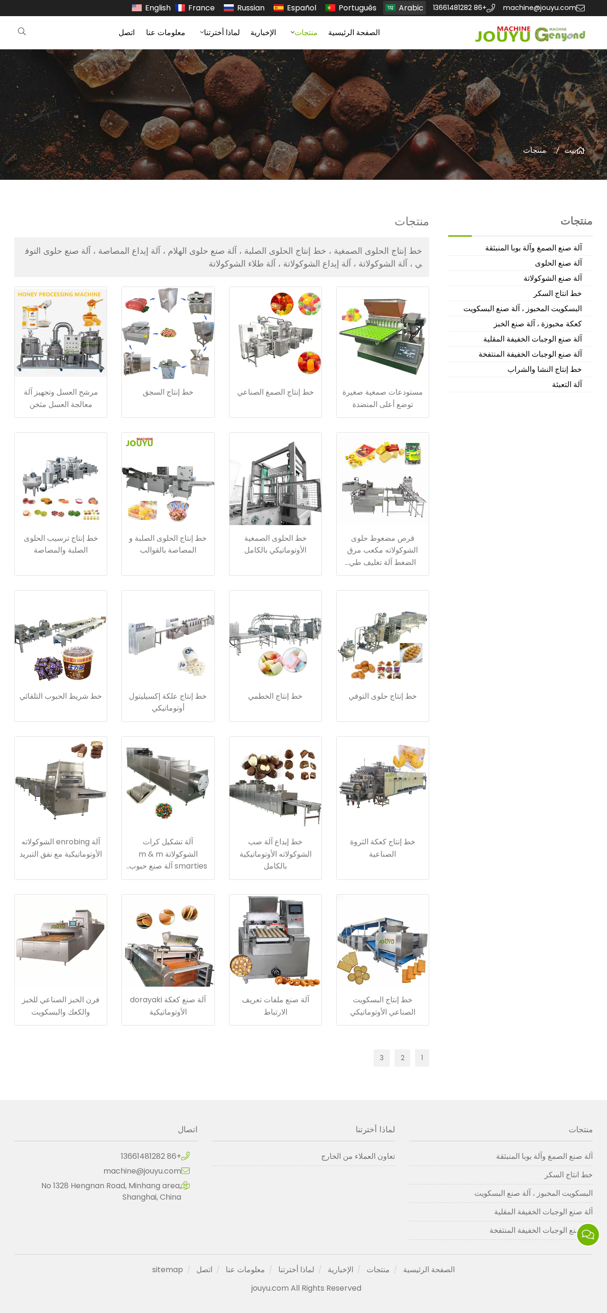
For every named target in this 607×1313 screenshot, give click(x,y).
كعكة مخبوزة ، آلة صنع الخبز (538, 323)
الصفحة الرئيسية (354, 32)
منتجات (306, 32)
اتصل (127, 32)
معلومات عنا (165, 32)
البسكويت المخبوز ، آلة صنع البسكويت (522, 308)
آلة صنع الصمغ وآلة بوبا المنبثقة (533, 247)
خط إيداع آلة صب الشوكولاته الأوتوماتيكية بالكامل (275, 853)
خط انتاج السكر (557, 293)
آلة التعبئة (567, 384)
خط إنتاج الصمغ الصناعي (275, 392)
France (201, 7)
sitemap (167, 1269)
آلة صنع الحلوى (558, 263)
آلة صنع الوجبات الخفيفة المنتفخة (530, 354)
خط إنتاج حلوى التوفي (383, 696)
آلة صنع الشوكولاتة (553, 278)
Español (301, 7)
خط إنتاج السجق (168, 392)
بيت (570, 150)
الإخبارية (263, 32)
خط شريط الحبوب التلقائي (60, 696)
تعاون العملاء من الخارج (358, 1156)
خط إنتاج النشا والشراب (544, 369)
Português (358, 7)
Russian (251, 7)
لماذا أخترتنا (222, 32)
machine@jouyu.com (539, 7)
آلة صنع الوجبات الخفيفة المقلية (532, 338)
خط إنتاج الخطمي (275, 696)
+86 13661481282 (460, 7)
